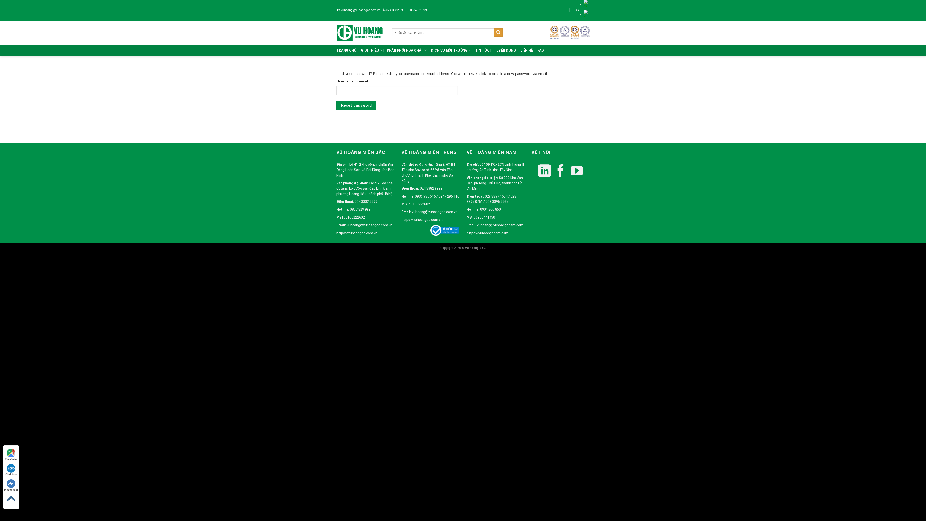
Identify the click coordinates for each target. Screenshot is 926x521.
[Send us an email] (577, 10)
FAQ (541, 50)
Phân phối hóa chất (405, 50)
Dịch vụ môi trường (449, 50)
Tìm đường (11, 459)
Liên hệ (526, 50)
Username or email (352, 81)
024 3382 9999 (396, 10)
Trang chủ (346, 50)
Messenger (11, 489)
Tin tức (482, 50)
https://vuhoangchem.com (487, 233)
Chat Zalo (11, 474)
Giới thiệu (370, 50)
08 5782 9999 (419, 10)
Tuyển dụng (505, 50)
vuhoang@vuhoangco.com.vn (360, 10)
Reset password (356, 105)
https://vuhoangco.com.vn (356, 233)
